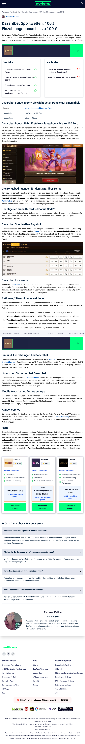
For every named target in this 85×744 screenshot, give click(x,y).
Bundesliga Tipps (8, 681)
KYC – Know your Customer (64, 681)
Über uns (36, 665)
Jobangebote (37, 673)
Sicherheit (58, 669)
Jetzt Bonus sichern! (14, 507)
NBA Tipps (5, 689)
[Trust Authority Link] (41, 709)
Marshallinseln (33, 377)
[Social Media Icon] (4, 654)
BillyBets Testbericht (11, 470)
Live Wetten (49, 333)
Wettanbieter (15, 12)
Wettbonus (5, 12)
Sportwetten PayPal (8, 677)
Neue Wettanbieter (8, 673)
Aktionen (61, 333)
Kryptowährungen (9, 362)
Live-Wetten (15, 284)
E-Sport (37, 231)
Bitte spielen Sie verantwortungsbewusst (69, 673)
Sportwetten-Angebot (31, 333)
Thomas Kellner (12, 16)
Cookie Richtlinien (61, 689)
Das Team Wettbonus (40, 669)
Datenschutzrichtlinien (63, 685)
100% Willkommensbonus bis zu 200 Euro (43, 490)
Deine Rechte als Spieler (63, 677)
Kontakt (36, 681)
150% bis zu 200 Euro (70, 491)
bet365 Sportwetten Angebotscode (14, 669)
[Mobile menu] (4, 4)
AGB (56, 693)
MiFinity (52, 359)
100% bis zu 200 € (15, 490)
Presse (35, 685)
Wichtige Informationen (11, 333)
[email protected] (62, 416)
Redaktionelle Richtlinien (63, 665)
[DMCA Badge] (17, 709)
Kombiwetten (7, 201)
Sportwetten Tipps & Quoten (11, 665)
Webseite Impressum (40, 677)
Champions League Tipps (10, 685)
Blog (3, 693)
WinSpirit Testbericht (39, 470)
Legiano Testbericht (66, 470)
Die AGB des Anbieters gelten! (15, 495)
